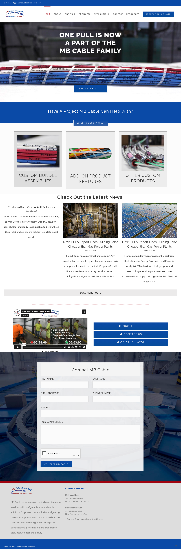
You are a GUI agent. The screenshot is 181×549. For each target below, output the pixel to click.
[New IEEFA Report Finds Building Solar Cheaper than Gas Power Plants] (90, 220)
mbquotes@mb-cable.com (30, 3)
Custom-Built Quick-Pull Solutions (32, 207)
